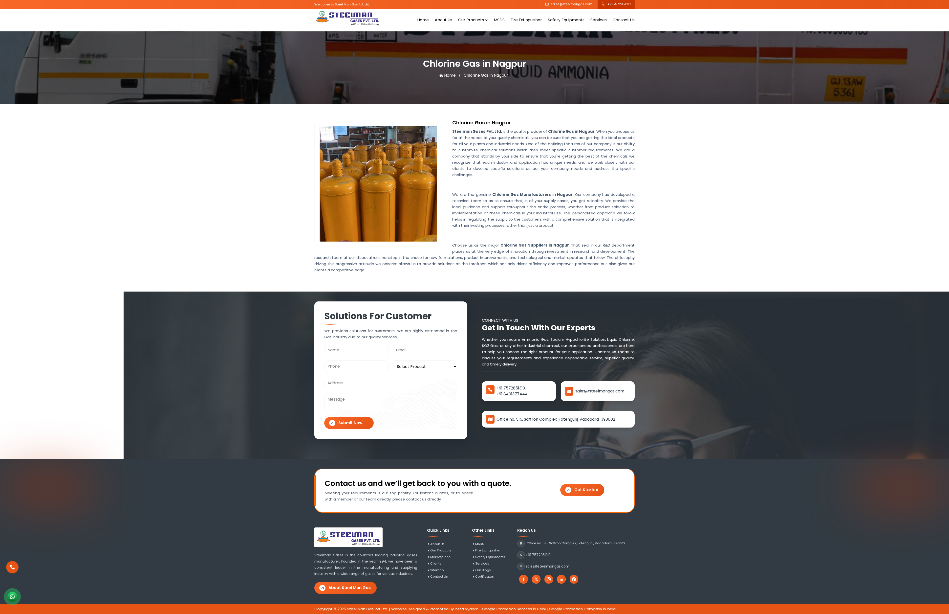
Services (598, 20)
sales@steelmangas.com (571, 4)
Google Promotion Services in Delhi (514, 609)
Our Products (471, 20)
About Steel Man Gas (349, 588)
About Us (443, 20)
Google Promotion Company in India (582, 609)
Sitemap (437, 570)
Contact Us (624, 20)
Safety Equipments (566, 20)
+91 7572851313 (619, 4)
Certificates (484, 576)
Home (423, 20)
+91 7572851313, (511, 388)
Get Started (586, 490)
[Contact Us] (12, 571)
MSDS (499, 20)
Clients (435, 563)
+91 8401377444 (512, 394)
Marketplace (440, 557)
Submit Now (350, 423)
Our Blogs (483, 570)
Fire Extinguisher (526, 20)
